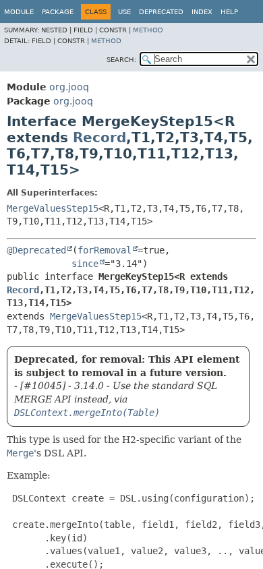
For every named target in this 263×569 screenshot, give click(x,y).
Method (148, 30)
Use (124, 12)
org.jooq (69, 87)
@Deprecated (36, 250)
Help (229, 12)
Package (58, 12)
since (84, 263)
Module (19, 12)
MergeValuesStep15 (52, 208)
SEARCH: (121, 59)
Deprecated (161, 12)
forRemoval (105, 250)
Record (99, 137)
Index (202, 12)
